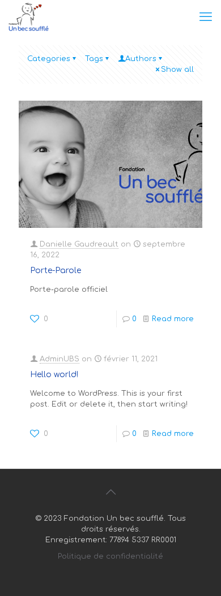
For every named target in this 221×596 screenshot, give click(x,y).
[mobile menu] (205, 17)
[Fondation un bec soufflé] (28, 17)
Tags (94, 59)
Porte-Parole (55, 270)
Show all (177, 70)
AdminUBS (59, 359)
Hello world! (54, 374)
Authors (140, 59)
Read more (173, 319)
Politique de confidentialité (110, 556)
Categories (48, 59)
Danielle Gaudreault (79, 244)
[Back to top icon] (110, 492)
